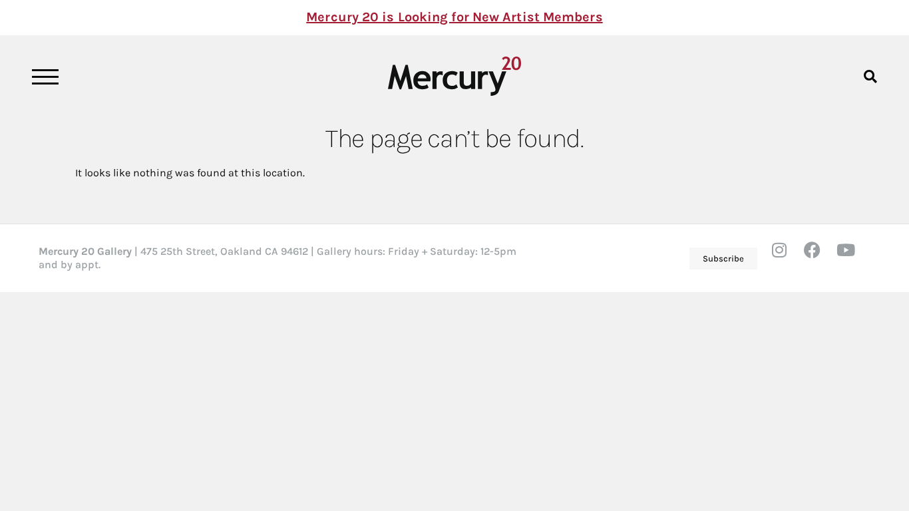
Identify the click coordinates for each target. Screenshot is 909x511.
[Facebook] (820, 258)
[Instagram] (787, 258)
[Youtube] (853, 258)
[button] (870, 76)
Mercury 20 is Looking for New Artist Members (454, 17)
